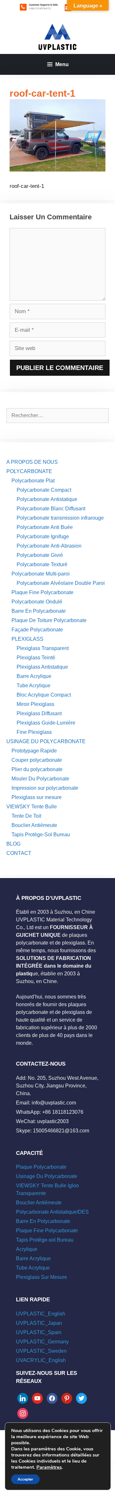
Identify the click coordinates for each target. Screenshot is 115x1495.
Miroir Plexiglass (35, 704)
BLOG (13, 844)
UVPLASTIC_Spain (38, 1332)
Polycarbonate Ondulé (37, 601)
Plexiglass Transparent (43, 648)
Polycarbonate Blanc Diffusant (51, 508)
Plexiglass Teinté (36, 657)
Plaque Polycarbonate (41, 1167)
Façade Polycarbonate (37, 629)
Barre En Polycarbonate (39, 611)
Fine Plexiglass (34, 732)
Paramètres (49, 1467)
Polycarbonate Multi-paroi (41, 573)
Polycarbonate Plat (33, 480)
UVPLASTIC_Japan (39, 1323)
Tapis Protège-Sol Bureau (41, 834)
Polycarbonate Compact (44, 490)
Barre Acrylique (34, 676)
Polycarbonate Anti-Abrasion (49, 546)
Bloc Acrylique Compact (44, 695)
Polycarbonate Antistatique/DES (52, 1212)
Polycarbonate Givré (40, 555)
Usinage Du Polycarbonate (46, 1176)
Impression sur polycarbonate (45, 788)
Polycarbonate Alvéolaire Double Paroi (61, 583)
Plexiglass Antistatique (42, 667)
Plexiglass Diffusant (39, 713)
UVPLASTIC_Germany (42, 1341)
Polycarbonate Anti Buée (45, 527)
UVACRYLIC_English (41, 1360)
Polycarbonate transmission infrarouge (60, 518)
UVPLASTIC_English (40, 1313)
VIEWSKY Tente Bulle (31, 806)
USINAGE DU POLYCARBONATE (46, 741)
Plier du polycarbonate (37, 769)
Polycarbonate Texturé (42, 564)
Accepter (25, 1479)
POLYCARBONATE (29, 471)
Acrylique (26, 1249)
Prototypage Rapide (34, 750)
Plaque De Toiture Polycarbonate (49, 620)
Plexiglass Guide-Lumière (46, 723)
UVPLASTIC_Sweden (41, 1351)
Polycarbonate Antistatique (47, 499)
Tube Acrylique (33, 685)
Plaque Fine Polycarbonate (42, 592)
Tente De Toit (26, 816)
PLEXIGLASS (27, 639)
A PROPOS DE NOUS (32, 462)
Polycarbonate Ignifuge (43, 536)
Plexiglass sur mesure (37, 797)
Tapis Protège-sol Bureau (44, 1240)
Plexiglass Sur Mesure (41, 1277)
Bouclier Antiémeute (34, 825)
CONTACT (18, 853)
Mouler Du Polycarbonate (40, 778)
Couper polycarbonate (37, 760)
